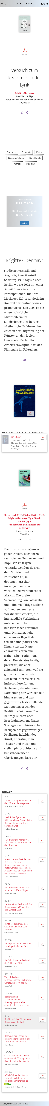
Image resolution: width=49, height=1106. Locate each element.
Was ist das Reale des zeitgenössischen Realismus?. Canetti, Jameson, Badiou (17, 980)
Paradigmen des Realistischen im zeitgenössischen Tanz (18, 945)
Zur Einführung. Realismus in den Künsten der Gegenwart (17, 802)
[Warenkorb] (47, 3)
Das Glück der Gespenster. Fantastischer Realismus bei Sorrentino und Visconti (17, 1039)
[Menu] (2, 3)
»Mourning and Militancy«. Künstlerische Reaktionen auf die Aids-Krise (17, 843)
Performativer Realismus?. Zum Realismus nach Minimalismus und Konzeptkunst (18, 907)
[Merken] (22, 112)
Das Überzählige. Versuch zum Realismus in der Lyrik (18, 1020)
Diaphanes (24, 3)
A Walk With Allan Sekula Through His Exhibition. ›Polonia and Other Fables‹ (16, 1078)
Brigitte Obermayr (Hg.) (20, 518)
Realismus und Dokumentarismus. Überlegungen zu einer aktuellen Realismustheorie (17, 1001)
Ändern (24, 223)
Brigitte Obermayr (24, 93)
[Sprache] (44, 3)
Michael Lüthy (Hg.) (33, 515)
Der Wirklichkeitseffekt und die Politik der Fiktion (17, 961)
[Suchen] (4, 3)
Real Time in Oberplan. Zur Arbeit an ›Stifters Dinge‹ (16, 889)
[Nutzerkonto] (42, 3)
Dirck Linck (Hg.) (13, 515)
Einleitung (16, 437)
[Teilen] (27, 112)
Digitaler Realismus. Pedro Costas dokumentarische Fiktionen (16, 927)
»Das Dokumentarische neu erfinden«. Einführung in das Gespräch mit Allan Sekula (17, 1058)
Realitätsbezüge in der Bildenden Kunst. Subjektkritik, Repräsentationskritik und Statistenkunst (18, 821)
